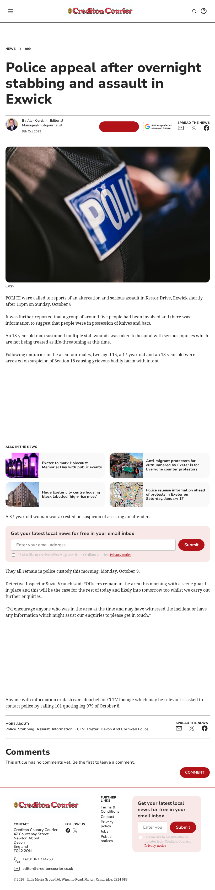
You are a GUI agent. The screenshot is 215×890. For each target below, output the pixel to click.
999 (28, 49)
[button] (10, 11)
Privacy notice (120, 555)
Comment (195, 772)
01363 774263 (41, 859)
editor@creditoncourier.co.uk (48, 868)
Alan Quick (35, 121)
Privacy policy (107, 824)
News (11, 49)
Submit (191, 545)
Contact (107, 816)
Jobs (104, 831)
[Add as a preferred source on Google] (158, 126)
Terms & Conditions (110, 809)
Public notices (107, 838)
